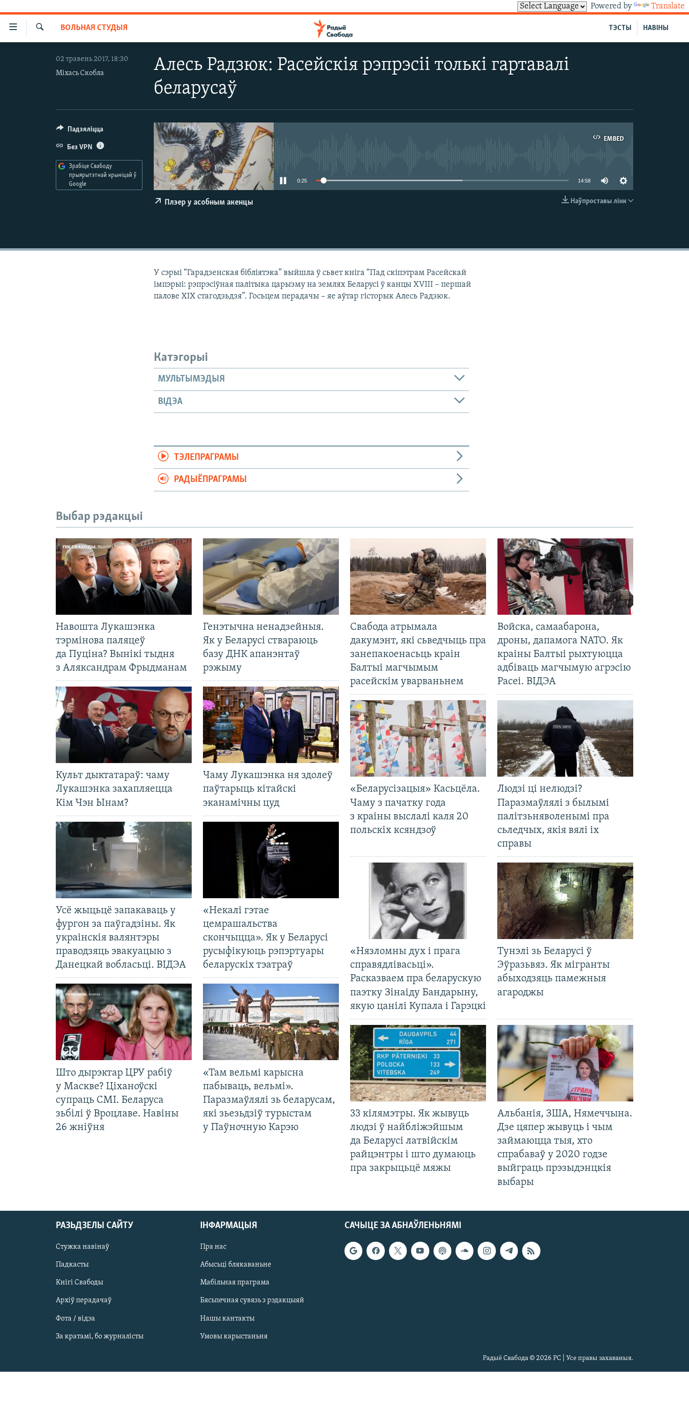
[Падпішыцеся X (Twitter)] (398, 1251)
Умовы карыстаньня (234, 1336)
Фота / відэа (75, 1318)
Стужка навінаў (82, 1247)
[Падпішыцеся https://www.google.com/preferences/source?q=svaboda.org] (353, 1251)
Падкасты (72, 1264)
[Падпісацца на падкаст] (442, 1251)
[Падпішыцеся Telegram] (509, 1251)
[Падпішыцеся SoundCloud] (464, 1251)
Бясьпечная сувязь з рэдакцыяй (252, 1300)
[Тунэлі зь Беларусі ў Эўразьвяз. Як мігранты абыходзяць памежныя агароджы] (565, 901)
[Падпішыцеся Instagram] (486, 1251)
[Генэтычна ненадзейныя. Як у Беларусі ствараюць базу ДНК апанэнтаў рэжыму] (271, 576)
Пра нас (213, 1247)
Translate (668, 6)
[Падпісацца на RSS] (531, 1251)
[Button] (79, 131)
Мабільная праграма (235, 1282)
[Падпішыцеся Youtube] (420, 1251)
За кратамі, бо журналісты (99, 1336)
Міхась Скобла (80, 73)
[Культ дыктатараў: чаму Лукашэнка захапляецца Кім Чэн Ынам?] (124, 725)
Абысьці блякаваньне (235, 1264)
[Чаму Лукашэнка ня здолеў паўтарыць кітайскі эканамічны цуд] (271, 725)
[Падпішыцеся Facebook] (375, 1251)
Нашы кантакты (227, 1318)
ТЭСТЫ (620, 28)
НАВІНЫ (655, 28)
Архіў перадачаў (84, 1300)
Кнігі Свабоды (79, 1282)
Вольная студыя (93, 28)
